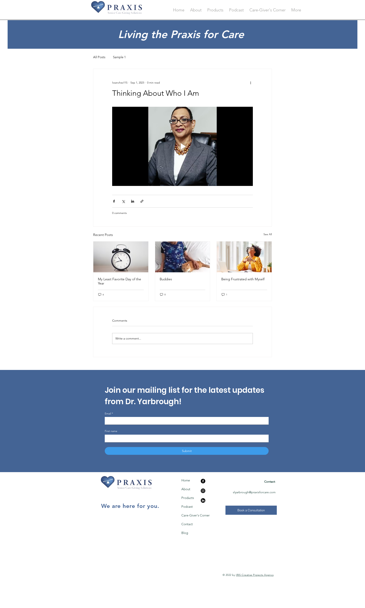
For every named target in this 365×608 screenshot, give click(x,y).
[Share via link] (142, 201)
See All (267, 234)
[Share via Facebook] (114, 201)
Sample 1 (119, 57)
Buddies (166, 279)
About (185, 489)
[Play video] (182, 146)
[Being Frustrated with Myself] (244, 256)
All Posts (99, 57)
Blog (184, 533)
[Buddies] (182, 256)
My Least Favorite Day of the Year (119, 281)
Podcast (187, 506)
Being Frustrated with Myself (242, 279)
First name (111, 431)
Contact (187, 524)
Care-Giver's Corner (188, 515)
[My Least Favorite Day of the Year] (120, 256)
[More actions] (250, 82)
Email (109, 413)
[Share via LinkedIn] (132, 201)
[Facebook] (203, 481)
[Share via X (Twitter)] (123, 201)
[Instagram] (203, 490)
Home (185, 480)
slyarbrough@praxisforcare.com (254, 492)
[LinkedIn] (203, 500)
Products (187, 498)
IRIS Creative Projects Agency (255, 575)
